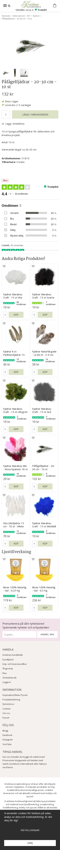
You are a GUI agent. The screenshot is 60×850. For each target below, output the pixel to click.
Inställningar (30, 830)
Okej (30, 843)
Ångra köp (7, 668)
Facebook (7, 735)
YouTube (7, 744)
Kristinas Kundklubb (12, 654)
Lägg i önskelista (14, 123)
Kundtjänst (8, 659)
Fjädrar (36, 15)
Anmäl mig (47, 634)
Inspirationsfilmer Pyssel (15, 695)
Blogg (5, 730)
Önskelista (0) (9, 677)
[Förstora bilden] (30, 45)
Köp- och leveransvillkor (14, 663)
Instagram (7, 739)
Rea (4, 673)
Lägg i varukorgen (35, 114)
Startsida (6, 15)
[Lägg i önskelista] (4, 266)
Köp (16, 314)
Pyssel (5, 717)
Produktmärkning (11, 699)
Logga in (6, 682)
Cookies (6, 708)
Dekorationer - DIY (21, 15)
